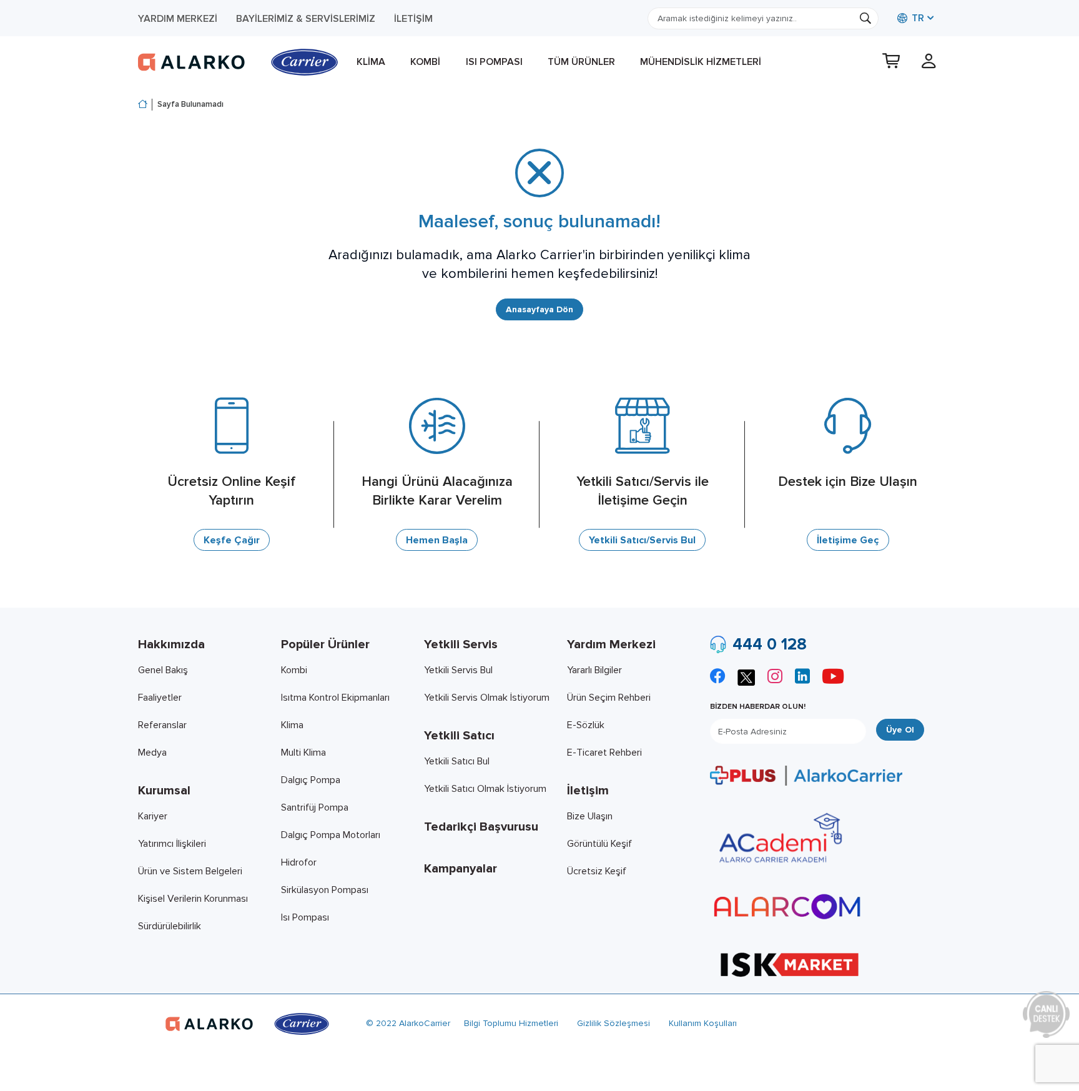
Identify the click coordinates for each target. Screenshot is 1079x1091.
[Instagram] (774, 678)
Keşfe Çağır (232, 540)
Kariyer (152, 816)
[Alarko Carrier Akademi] (779, 838)
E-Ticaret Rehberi (604, 752)
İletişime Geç (848, 540)
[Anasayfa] (142, 105)
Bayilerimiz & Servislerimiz (305, 18)
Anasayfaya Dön (539, 309)
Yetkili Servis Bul (458, 670)
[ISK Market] (789, 963)
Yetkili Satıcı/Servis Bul (642, 540)
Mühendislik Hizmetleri (700, 62)
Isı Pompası (494, 62)
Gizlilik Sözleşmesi (613, 1023)
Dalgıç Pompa (310, 780)
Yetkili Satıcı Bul (457, 761)
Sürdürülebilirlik (169, 926)
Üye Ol (900, 729)
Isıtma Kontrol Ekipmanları (335, 697)
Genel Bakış (163, 670)
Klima (371, 62)
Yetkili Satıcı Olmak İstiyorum (485, 788)
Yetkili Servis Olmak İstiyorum (486, 697)
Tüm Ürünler (581, 62)
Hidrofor (299, 862)
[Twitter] (746, 676)
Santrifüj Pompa (314, 807)
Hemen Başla (437, 540)
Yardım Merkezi (177, 18)
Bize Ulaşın (590, 816)
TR (916, 18)
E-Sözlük (585, 725)
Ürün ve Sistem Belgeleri (190, 871)
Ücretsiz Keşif (596, 871)
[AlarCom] (787, 907)
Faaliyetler (160, 697)
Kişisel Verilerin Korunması (193, 898)
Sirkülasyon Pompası (324, 890)
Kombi (425, 62)
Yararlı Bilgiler (594, 670)
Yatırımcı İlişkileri (172, 843)
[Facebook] (717, 678)
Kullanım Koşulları (703, 1023)
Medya (152, 752)
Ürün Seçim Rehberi (609, 697)
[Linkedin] (802, 678)
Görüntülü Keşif (599, 843)
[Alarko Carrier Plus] (806, 775)
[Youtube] (833, 678)
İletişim (413, 18)
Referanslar (162, 725)
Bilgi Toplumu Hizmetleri (511, 1023)
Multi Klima (303, 752)
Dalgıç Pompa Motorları (330, 835)
